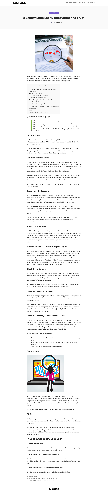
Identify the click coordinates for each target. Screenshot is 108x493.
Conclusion (32, 108)
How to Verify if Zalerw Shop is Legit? (40, 100)
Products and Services (38, 98)
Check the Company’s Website (40, 104)
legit (56, 140)
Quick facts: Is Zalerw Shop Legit (44, 89)
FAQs (30, 110)
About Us (82, 2)
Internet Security (71, 2)
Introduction (32, 91)
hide (46, 86)
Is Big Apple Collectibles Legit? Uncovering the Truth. (43, 478)
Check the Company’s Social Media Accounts (44, 106)
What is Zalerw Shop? (35, 93)
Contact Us (91, 2)
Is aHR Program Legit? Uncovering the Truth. (41, 480)
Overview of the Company (39, 95)
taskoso (60, 22)
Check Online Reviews (38, 102)
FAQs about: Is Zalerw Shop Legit (38, 112)
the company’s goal (41, 167)
